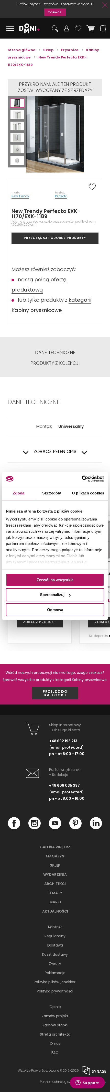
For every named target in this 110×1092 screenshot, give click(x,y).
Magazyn (55, 856)
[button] (17, 103)
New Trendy (20, 196)
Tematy (55, 892)
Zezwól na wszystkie (55, 579)
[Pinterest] (75, 828)
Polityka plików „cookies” (55, 982)
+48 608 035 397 (64, 785)
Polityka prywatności (55, 991)
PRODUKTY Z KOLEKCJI (55, 363)
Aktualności (55, 911)
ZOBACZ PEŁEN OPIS (55, 452)
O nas (55, 1043)
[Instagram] (34, 828)
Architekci (55, 883)
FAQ (55, 1052)
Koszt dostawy (55, 954)
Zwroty (55, 963)
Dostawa (55, 945)
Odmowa (55, 610)
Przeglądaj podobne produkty (55, 238)
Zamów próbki (55, 1025)
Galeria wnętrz (55, 847)
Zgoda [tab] (18, 493)
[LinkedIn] (96, 828)
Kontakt (55, 926)
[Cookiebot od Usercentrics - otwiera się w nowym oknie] (81, 479)
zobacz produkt (39, 622)
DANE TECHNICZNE (55, 352)
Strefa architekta (55, 1034)
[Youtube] (55, 828)
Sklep (55, 865)
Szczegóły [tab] (51, 493)
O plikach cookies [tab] (88, 493)
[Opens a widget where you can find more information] (87, 1083)
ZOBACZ (55, 12)
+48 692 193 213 (63, 741)
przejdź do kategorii (55, 693)
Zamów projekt (55, 1015)
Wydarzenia (55, 874)
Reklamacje (55, 972)
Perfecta (61, 196)
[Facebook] (14, 828)
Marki (55, 902)
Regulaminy (55, 936)
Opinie (55, 1006)
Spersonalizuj (52, 594)
